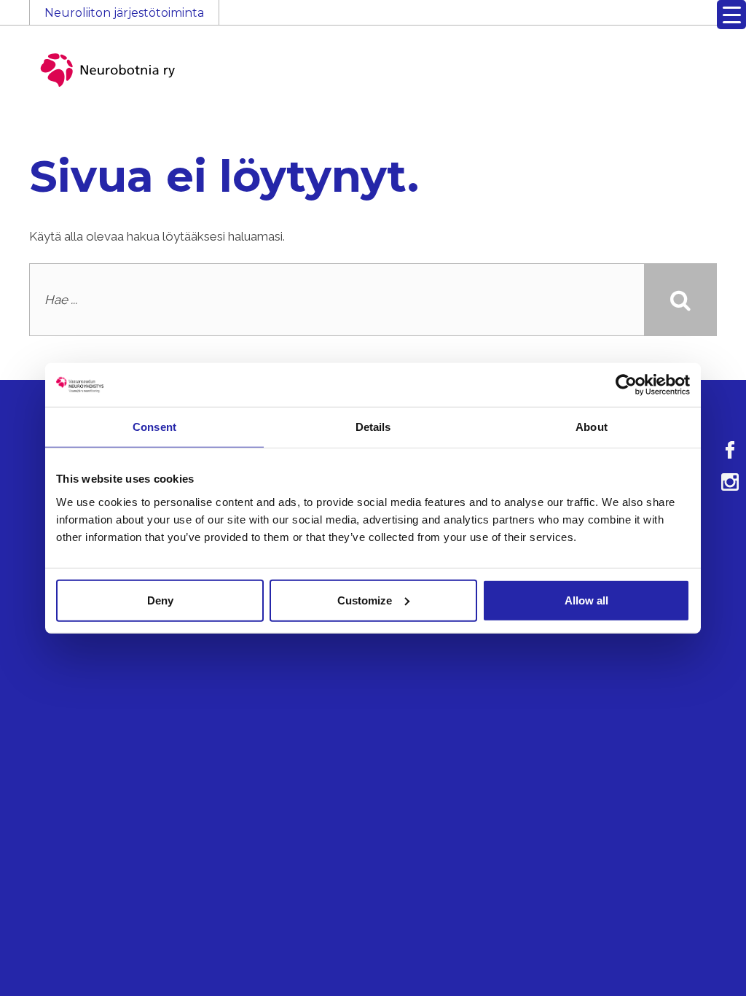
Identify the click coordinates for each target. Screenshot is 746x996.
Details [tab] (373, 427)
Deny (160, 600)
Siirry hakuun (702, 19)
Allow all (586, 600)
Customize (364, 600)
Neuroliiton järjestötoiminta (124, 13)
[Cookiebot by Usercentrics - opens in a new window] (626, 385)
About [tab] (592, 427)
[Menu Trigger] (731, 14)
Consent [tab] (154, 427)
